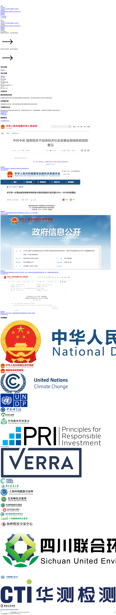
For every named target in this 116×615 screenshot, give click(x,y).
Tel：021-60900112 (5, 612)
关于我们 (3, 7)
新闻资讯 (3, 13)
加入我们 (16, 8)
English (4, 17)
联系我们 (3, 14)
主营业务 (3, 10)
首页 (2, 6)
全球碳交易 (11, 11)
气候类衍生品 (17, 11)
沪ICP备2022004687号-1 (35, 612)
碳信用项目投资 (4, 11)
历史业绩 (7, 8)
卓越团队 (12, 8)
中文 (2, 17)
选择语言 (4, 16)
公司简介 (3, 8)
